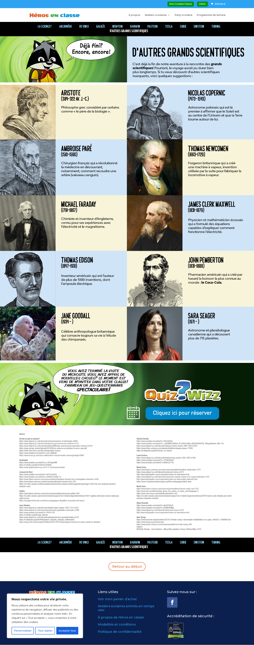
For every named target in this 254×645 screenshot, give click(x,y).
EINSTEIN (199, 26)
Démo (202, 4)
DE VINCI (84, 26)
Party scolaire (183, 15)
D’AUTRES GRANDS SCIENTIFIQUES (129, 31)
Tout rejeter (45, 630)
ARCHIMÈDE (65, 26)
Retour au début (127, 566)
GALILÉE (100, 26)
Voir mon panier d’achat (117, 599)
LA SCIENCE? (45, 26)
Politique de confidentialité (120, 632)
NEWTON (117, 26)
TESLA (168, 26)
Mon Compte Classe (181, 4)
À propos (134, 15)
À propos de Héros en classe (121, 617)
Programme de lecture (211, 15)
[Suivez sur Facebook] (172, 602)
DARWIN (135, 26)
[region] (45, 616)
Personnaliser (23, 630)
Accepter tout (67, 630)
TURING (215, 26)
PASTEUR (152, 26)
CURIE (183, 26)
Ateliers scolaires (156, 15)
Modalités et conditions (117, 624)
